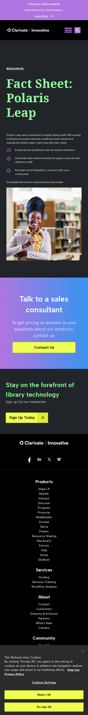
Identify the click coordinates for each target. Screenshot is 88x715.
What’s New (44, 623)
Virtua (44, 555)
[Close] (83, 651)
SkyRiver (44, 560)
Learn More (41, 16)
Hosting (44, 577)
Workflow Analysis (44, 587)
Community (44, 638)
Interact (44, 498)
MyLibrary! (44, 541)
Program (44, 508)
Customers (44, 609)
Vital (44, 550)
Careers (44, 628)
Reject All (43, 694)
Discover (44, 503)
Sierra (44, 527)
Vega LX (44, 489)
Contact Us (44, 347)
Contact (44, 604)
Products (44, 481)
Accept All (44, 707)
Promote (44, 512)
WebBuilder (44, 517)
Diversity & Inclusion (44, 614)
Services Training (44, 582)
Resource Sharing (44, 536)
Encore (44, 545)
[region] (44, 680)
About (44, 597)
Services (44, 570)
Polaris (44, 531)
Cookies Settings (44, 682)
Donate (44, 522)
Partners (44, 618)
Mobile (44, 494)
